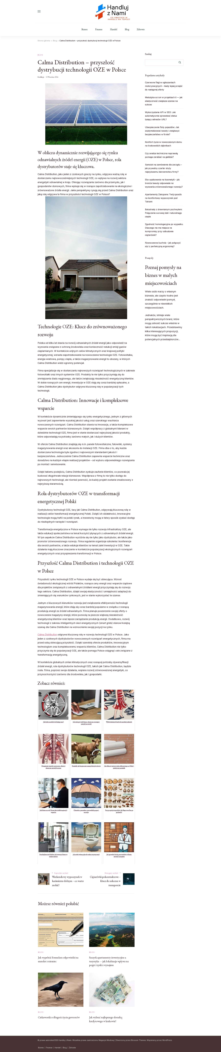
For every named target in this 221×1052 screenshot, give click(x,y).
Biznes (84, 29)
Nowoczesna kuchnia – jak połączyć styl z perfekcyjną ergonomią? (163, 244)
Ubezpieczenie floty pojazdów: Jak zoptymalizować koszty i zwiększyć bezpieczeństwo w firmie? (162, 131)
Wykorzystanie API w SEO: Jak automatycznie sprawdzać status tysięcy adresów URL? (161, 116)
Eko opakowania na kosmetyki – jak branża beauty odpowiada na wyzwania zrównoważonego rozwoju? (164, 183)
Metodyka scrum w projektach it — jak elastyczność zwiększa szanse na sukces (163, 101)
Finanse (98, 29)
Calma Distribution (47, 634)
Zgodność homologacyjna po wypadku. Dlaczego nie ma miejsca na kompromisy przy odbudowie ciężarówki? (164, 229)
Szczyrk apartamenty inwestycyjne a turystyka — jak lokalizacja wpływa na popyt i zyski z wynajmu (109, 961)
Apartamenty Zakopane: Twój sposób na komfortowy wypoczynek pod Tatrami (163, 198)
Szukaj (148, 54)
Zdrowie (141, 29)
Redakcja (41, 77)
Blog (127, 29)
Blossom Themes (138, 1040)
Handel (113, 29)
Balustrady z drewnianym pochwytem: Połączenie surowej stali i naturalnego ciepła (163, 213)
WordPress (167, 1040)
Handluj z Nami (65, 1040)
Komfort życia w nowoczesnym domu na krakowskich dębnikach (163, 144)
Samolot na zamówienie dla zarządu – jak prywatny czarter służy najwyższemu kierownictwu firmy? (163, 168)
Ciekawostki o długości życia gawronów (59, 1017)
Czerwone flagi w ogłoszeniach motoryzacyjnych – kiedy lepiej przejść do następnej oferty (163, 86)
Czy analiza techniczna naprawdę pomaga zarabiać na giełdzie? (161, 155)
